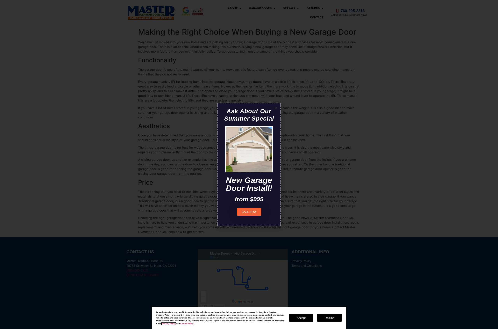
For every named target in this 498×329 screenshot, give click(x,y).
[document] (249, 164)
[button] (275, 108)
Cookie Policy (186, 324)
